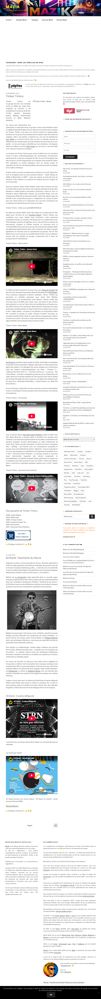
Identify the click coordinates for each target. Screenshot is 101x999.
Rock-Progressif (81, 498)
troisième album (35, 215)
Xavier (57, 915)
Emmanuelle (63, 944)
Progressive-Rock (69, 487)
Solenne (62, 915)
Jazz (87, 473)
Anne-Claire (75, 929)
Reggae (76, 490)
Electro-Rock (78, 462)
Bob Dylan (53, 292)
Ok (51, 995)
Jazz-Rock (77, 476)
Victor (55, 944)
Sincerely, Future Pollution (32, 435)
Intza (72, 935)
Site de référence (12, 806)
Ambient (80, 451)
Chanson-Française (70, 458)
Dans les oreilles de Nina (63, 911)
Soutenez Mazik (62, 20)
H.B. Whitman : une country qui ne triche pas (77, 184)
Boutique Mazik (21, 20)
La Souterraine (20, 577)
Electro (89, 458)
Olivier (65, 591)
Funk (82, 466)
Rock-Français (68, 498)
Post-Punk (67, 483)
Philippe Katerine (51, 638)
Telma (57, 929)
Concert (81, 458)
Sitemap (46, 982)
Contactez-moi (66, 965)
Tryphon (77, 557)
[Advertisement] (50, 38)
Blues (66, 455)
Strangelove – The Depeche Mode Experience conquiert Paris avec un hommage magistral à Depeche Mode (77, 274)
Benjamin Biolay (34, 671)
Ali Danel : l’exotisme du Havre (23, 557)
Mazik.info (68, 972)
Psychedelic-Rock (83, 487)
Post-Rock (76, 483)
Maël (73, 950)
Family (73, 578)
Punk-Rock (67, 490)
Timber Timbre (14, 96)
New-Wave (86, 476)
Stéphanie (90, 935)
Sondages (35, 20)
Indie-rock (80, 473)
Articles (8, 20)
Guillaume (81, 944)
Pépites (86, 84)
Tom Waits (10, 139)
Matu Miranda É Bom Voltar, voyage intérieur (77, 402)
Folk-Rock (75, 466)
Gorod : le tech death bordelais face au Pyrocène (78, 205)
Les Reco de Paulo (88, 896)
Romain (45, 937)
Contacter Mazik (47, 20)
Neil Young (31, 146)
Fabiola (84, 935)
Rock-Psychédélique (70, 501)
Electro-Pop (68, 462)
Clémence (78, 935)
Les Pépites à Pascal (67, 885)
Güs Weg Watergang (77, 549)
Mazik (13, 7)
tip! (69, 111)
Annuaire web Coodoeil (57, 982)
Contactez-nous (68, 536)
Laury (69, 944)
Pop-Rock (84, 480)
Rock (82, 490)
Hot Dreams (10, 362)
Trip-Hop (67, 505)
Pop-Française (73, 480)
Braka (65, 553)
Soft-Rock (83, 501)
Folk (86, 462)
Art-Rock (88, 451)
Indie (73, 473)
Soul (90, 501)
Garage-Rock (68, 469)
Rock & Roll (67, 494)
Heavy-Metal (88, 469)
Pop (65, 480)
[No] (99, 992)
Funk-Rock (90, 466)
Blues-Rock (74, 455)
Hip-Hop (66, 473)
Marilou (45, 950)
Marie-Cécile (66, 935)
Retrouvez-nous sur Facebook (74, 982)
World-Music (76, 505)
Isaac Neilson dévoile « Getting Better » (75, 381)
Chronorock (47, 876)
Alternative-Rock (69, 451)
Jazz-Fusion (67, 476)
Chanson (83, 455)
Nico (73, 944)
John (73, 915)
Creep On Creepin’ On (50, 290)
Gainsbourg (12, 671)
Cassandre (57, 952)
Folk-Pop (67, 466)
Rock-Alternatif (78, 494)
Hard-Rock (78, 469)
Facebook (46, 870)
